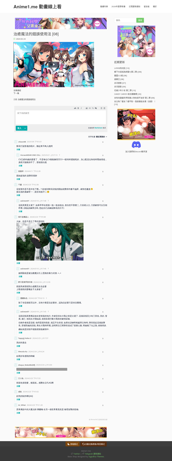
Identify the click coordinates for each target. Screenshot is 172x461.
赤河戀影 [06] (120, 86)
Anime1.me (37, 6)
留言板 (146, 6)
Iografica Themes (96, 456)
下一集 (16, 93)
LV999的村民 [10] (121, 68)
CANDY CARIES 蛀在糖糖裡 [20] (127, 94)
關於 (155, 6)
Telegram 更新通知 (92, 453)
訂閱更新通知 (134, 6)
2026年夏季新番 (118, 6)
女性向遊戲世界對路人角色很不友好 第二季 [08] (134, 97)
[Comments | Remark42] (60, 264)
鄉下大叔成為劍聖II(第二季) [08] (128, 71)
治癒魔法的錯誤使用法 (27, 99)
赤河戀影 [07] (120, 83)
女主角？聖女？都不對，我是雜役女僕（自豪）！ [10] (135, 103)
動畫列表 (104, 6)
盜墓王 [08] (119, 79)
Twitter (76, 453)
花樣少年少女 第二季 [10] (125, 90)
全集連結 (17, 90)
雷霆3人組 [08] (120, 75)
